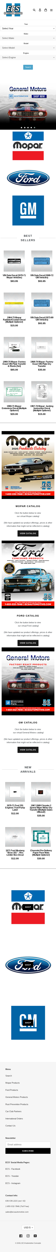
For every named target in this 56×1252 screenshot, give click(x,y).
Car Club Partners (13, 1111)
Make (26, 34)
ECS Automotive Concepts (31, 1243)
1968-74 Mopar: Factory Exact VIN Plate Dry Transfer (41, 364)
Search (28, 67)
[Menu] (51, 10)
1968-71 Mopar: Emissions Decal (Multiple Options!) (14, 408)
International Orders (14, 1118)
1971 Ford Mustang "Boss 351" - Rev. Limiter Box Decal (15, 852)
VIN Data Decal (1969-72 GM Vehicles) (41, 276)
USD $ (27, 1227)
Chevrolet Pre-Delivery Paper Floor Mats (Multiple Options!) (41, 852)
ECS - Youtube (12, 1176)
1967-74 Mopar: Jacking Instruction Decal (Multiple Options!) (41, 408)
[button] (21, 127)
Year (26, 24)
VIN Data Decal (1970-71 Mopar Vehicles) (14, 276)
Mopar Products (12, 1083)
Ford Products (11, 1090)
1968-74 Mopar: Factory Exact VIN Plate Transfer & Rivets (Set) (14, 364)
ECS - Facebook (12, 1169)
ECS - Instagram (12, 1183)
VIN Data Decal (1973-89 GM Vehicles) (41, 318)
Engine (26, 53)
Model (26, 43)
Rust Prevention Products (16, 1104)
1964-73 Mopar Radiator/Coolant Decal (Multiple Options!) (14, 319)
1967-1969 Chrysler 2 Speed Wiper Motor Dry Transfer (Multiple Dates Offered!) (41, 808)
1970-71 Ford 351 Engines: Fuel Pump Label (15, 807)
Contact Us (10, 1126)
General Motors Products (16, 1097)
